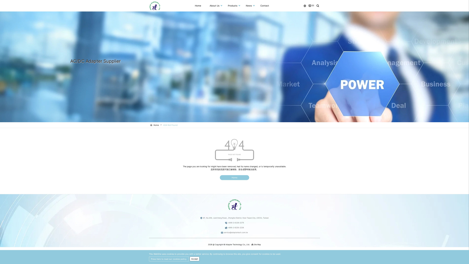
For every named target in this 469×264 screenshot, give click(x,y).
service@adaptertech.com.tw (236, 232)
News (249, 5)
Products (232, 5)
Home (198, 5)
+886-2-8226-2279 (236, 223)
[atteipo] (234, 210)
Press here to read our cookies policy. (169, 259)
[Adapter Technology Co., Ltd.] (155, 6)
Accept (194, 259)
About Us (214, 5)
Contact (264, 5)
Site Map (257, 244)
